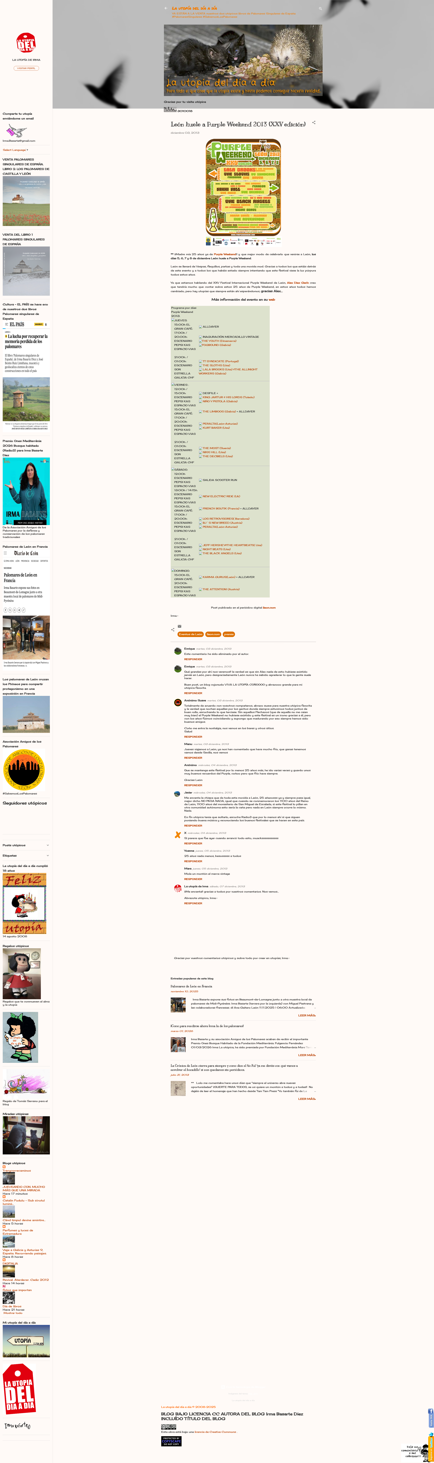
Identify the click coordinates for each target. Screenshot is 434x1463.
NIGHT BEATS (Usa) (217, 549)
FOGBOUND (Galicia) (216, 345)
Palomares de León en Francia (191, 986)
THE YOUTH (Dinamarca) (219, 341)
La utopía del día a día (194, 8)
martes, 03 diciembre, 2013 (213, 648)
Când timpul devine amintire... (24, 1220)
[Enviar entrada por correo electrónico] (179, 627)
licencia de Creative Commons (216, 1431)
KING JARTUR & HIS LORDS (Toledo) (228, 397)
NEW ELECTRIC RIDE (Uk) (221, 496)
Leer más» (307, 1015)
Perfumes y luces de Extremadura (18, 1232)
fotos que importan (17, 1290)
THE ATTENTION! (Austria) (221, 589)
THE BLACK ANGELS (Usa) (222, 553)
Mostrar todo (13, 1313)
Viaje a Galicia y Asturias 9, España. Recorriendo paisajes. (25, 1251)
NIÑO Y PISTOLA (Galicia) (220, 401)
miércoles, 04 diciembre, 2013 (217, 765)
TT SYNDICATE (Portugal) (221, 361)
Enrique (189, 648)
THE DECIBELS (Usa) (218, 456)
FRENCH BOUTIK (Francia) (221, 508)
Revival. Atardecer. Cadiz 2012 (26, 1279)
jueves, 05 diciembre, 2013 (212, 850)
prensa (228, 634)
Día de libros (12, 1306)
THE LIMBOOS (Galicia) (220, 411)
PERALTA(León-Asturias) (220, 423)
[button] (314, 123)
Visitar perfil (26, 68)
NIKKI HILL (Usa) (214, 452)
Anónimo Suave (195, 700)
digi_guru (253, 1394)
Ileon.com (213, 634)
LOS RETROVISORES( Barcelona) (226, 518)
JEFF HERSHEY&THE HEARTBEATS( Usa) (232, 545)
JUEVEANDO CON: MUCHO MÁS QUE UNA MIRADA (24, 1188)
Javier (188, 792)
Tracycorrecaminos (17, 1170)
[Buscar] (321, 9)
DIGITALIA (10, 1263)
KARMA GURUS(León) (219, 577)
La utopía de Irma (196, 886)
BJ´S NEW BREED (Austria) (222, 522)
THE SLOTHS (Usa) (216, 365)
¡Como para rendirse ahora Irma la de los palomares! (207, 1026)
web (272, 299)
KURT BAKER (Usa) (216, 427)
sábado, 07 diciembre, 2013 (227, 886)
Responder (193, 659)
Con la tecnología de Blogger (245, 1387)
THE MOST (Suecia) (217, 448)
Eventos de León (190, 634)
